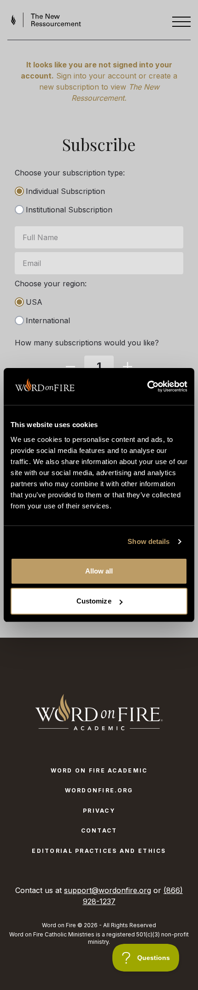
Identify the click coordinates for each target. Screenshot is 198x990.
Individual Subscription (65, 191)
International (48, 320)
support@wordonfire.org (107, 890)
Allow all (99, 571)
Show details (148, 541)
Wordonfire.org (99, 790)
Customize (93, 601)
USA (34, 302)
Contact (99, 830)
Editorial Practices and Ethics (99, 850)
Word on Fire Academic (99, 770)
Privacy (99, 810)
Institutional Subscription (69, 209)
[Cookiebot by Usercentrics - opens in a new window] (147, 386)
